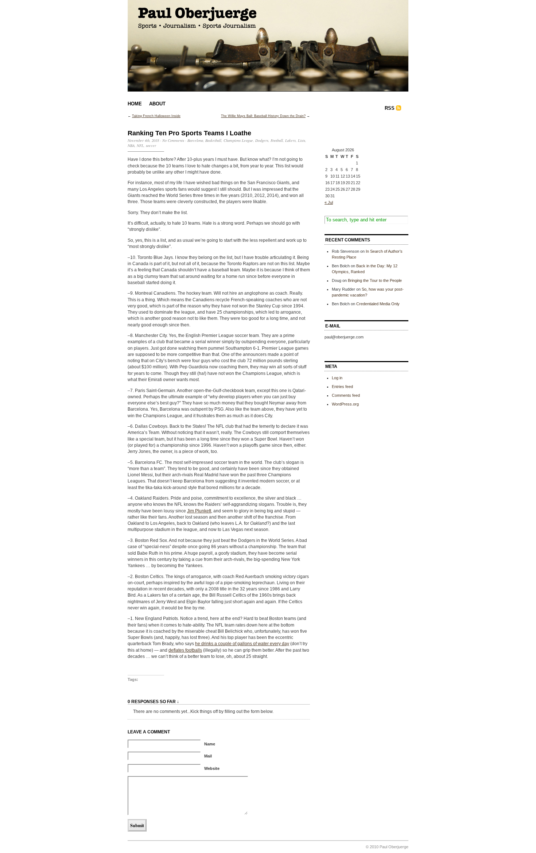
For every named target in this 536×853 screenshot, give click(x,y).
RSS (390, 108)
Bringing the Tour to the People (375, 280)
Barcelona (195, 140)
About (157, 103)
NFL (140, 145)
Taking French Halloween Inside (156, 116)
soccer (151, 145)
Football (277, 140)
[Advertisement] (361, 130)
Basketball (213, 140)
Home (135, 103)
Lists (301, 140)
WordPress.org (345, 404)
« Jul (329, 202)
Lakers (290, 140)
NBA (131, 145)
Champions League (238, 140)
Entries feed (342, 386)
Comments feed (346, 395)
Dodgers (261, 140)
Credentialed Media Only (378, 304)
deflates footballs (185, 650)
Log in (337, 378)
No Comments (173, 140)
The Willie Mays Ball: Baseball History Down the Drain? (263, 116)
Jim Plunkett (199, 510)
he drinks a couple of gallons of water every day (242, 643)
